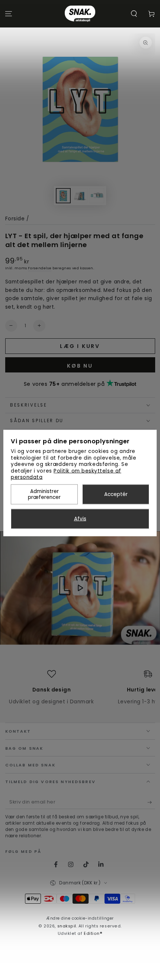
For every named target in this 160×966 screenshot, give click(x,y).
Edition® (93, 933)
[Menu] (8, 14)
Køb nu (80, 365)
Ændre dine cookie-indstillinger (80, 918)
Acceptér (116, 494)
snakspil (66, 926)
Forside (15, 218)
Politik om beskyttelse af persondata (66, 474)
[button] (134, 14)
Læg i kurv (80, 346)
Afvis (80, 518)
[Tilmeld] (151, 802)
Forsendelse (39, 268)
